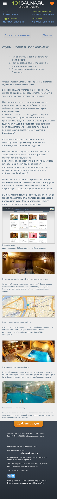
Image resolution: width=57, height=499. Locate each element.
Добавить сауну (28, 423)
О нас (9, 480)
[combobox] (17, 35)
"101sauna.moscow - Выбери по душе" (28, 4)
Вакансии (33, 480)
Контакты (42, 480)
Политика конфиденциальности (20, 483)
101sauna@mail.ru (28, 453)
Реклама (16, 480)
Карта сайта (39, 483)
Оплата (24, 480)
